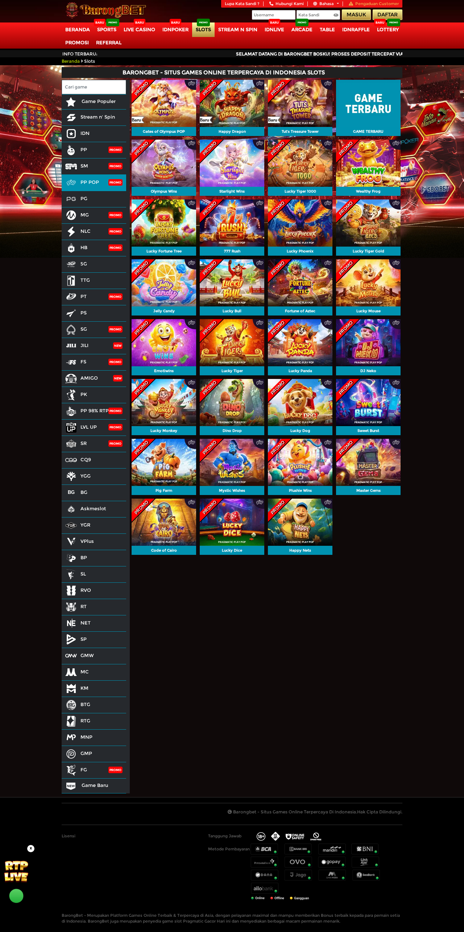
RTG (85, 720)
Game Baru (94, 785)
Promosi (77, 42)
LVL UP (88, 427)
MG (84, 215)
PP (83, 149)
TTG (85, 280)
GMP (86, 753)
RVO (85, 590)
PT (83, 296)
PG (83, 198)
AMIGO (89, 378)
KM (84, 688)
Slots (203, 29)
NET (85, 623)
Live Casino (139, 29)
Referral (108, 42)
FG (83, 769)
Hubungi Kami (290, 3)
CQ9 (85, 459)
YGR (85, 525)
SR (83, 443)
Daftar (387, 14)
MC (84, 672)
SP (83, 639)
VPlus (87, 541)
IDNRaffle (356, 29)
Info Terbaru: (80, 54)
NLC (85, 231)
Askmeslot (93, 508)
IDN (85, 133)
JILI (84, 345)
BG (83, 492)
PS (83, 313)
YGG (85, 476)
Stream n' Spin (97, 117)
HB (83, 247)
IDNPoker (175, 29)
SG (83, 329)
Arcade (301, 29)
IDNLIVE (274, 29)
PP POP (89, 182)
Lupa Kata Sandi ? (242, 3)
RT (83, 606)
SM (84, 166)
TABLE (327, 29)
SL (83, 574)
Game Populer (98, 101)
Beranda (77, 29)
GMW (87, 655)
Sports (106, 29)
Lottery (388, 29)
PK (83, 394)
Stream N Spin (237, 29)
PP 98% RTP (94, 410)
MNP (86, 737)
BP (83, 557)
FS (83, 361)
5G (83, 264)
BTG (85, 704)
